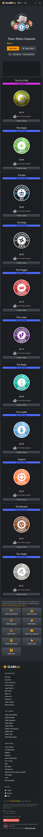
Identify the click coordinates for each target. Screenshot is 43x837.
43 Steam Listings (21, 263)
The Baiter (21, 364)
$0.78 (21, 301)
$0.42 (21, 491)
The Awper (21, 127)
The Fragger (21, 269)
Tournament (17, 54)
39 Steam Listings (21, 452)
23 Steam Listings (21, 357)
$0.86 (21, 207)
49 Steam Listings (21, 121)
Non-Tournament (28, 54)
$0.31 (21, 538)
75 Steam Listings (21, 215)
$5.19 (21, 112)
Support (21, 459)
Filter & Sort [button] (29, 48)
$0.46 (21, 443)
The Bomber (22, 506)
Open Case (13, 48)
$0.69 (21, 396)
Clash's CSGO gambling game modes (14, 605)
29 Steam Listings (21, 547)
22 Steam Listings (21, 405)
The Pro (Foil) (21, 80)
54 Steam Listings (21, 499)
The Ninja (21, 222)
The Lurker (21, 317)
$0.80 (21, 254)
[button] (20, 3)
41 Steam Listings (21, 310)
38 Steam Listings (21, 168)
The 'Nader (21, 553)
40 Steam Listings (21, 594)
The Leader (21, 411)
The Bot (21, 175)
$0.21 (21, 585)
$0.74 (21, 349)
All (10, 54)
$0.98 (21, 159)
